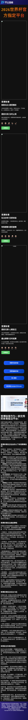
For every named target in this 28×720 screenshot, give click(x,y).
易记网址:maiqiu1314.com (14, 386)
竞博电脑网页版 (14, 371)
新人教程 (14, 378)
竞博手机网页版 (14, 363)
